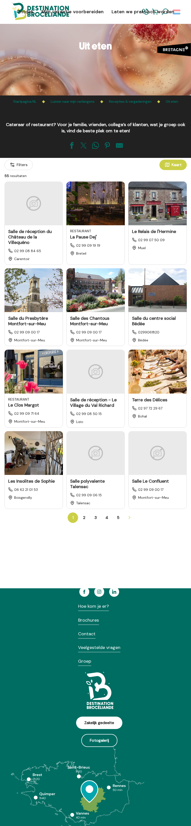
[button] (177, 12)
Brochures (88, 620)
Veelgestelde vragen (99, 647)
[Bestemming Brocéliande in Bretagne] (36, 11)
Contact (87, 634)
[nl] (177, 12)
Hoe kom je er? (93, 606)
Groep (84, 661)
